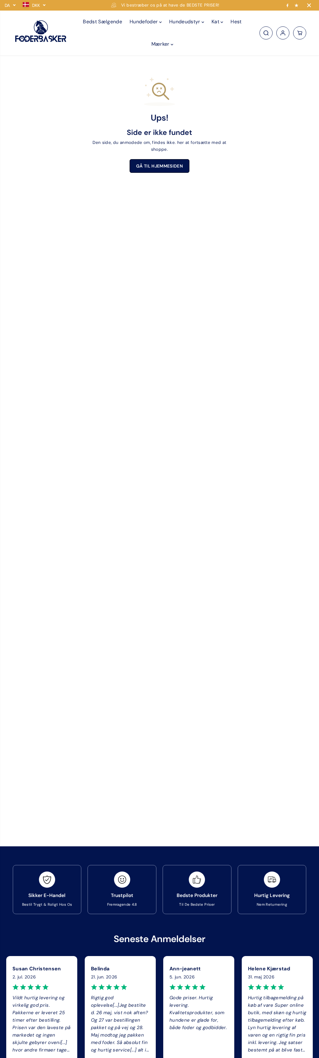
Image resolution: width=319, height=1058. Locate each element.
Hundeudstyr (185, 21)
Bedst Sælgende (102, 21)
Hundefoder (144, 21)
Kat (216, 21)
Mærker (161, 44)
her (180, 142)
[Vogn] (299, 32)
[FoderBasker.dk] (41, 33)
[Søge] (266, 32)
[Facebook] (287, 5)
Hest (236, 21)
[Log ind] (282, 32)
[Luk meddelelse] (309, 5)
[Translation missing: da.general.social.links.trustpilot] (296, 5)
